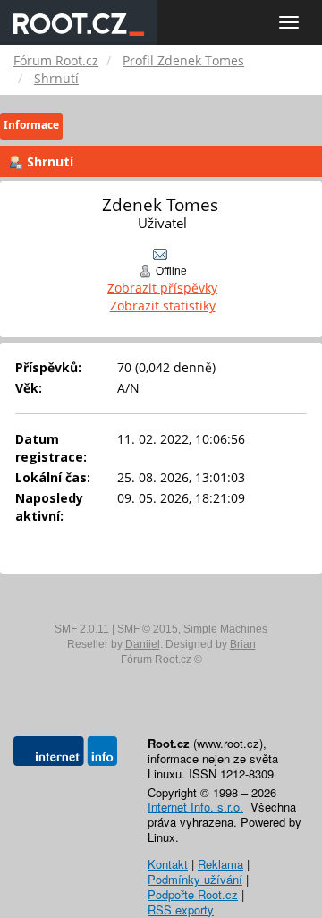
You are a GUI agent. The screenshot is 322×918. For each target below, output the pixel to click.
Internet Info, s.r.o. (195, 806)
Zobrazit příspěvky (162, 287)
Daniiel (142, 644)
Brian (243, 644)
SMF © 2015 (147, 629)
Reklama (220, 863)
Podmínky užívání (195, 879)
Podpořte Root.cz (193, 894)
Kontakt (168, 863)
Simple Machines (225, 629)
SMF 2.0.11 (82, 629)
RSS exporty (181, 909)
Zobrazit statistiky (163, 305)
